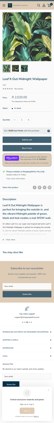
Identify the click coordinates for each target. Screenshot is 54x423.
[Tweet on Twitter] (44, 187)
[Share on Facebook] (34, 187)
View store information (15, 178)
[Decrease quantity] (14, 120)
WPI (4, 85)
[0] (49, 5)
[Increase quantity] (28, 120)
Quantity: (6, 120)
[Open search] (38, 5)
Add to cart (27, 139)
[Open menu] (4, 5)
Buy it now (27, 148)
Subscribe (27, 294)
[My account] (44, 5)
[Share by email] (49, 187)
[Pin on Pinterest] (39, 187)
